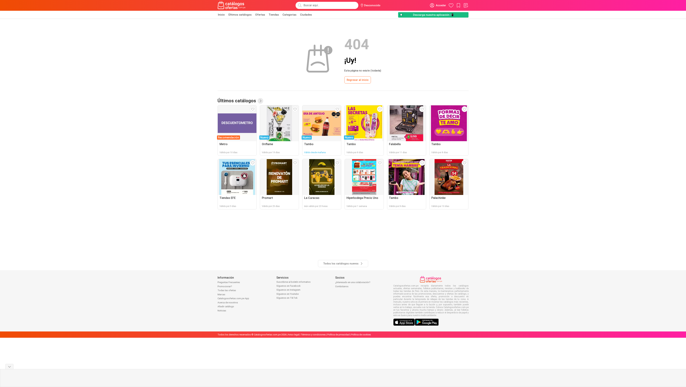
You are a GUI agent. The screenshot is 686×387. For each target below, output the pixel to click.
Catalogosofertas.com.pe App (233, 298)
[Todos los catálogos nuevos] (260, 101)
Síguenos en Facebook (288, 286)
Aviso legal (293, 334)
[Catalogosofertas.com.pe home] (232, 5)
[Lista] (466, 5)
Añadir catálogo (226, 306)
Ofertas (260, 14)
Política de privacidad (338, 334)
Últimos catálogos (240, 14)
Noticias (222, 310)
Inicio (221, 14)
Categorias (289, 14)
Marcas (221, 294)
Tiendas (274, 14)
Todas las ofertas (227, 290)
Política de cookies (361, 334)
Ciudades (306, 14)
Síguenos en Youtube (287, 294)
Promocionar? (225, 286)
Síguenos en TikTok (287, 298)
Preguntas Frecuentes (229, 282)
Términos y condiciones (313, 334)
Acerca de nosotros (228, 302)
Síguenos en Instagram (288, 289)
